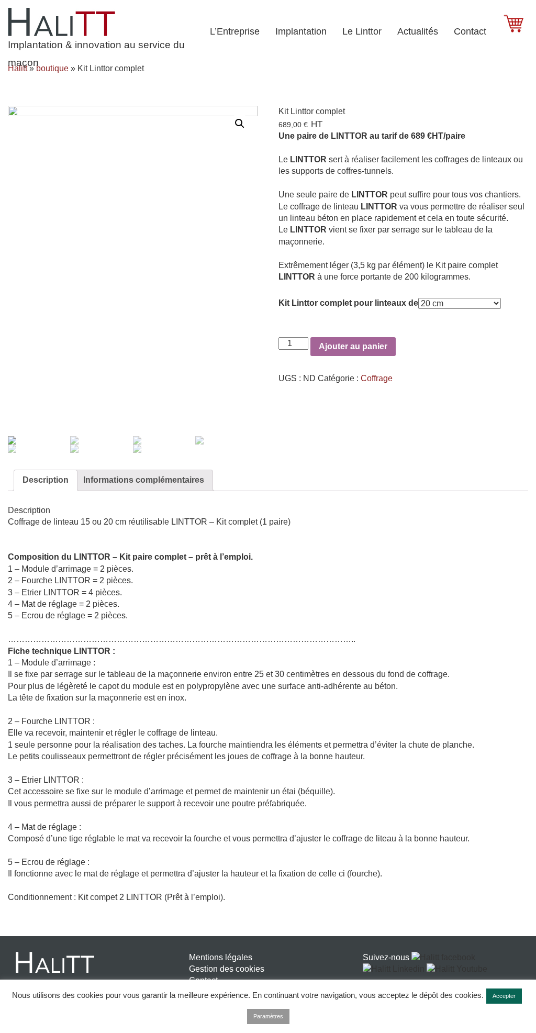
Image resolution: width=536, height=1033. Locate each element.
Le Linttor (362, 31)
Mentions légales (220, 957)
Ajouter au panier (353, 346)
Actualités (417, 31)
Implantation (301, 31)
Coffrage (377, 378)
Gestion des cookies (226, 968)
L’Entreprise (235, 31)
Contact (470, 31)
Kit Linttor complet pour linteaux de (348, 302)
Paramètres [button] (268, 1016)
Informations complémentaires (143, 479)
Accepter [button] (504, 996)
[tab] (45, 480)
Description (46, 479)
